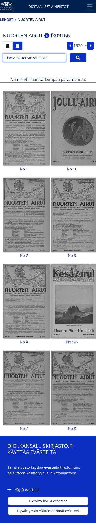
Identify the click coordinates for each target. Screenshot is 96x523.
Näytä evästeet (26, 489)
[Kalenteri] (7, 46)
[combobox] (80, 46)
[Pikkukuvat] (17, 46)
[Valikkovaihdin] (90, 6)
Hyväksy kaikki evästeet (48, 501)
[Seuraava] (90, 46)
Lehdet (6, 19)
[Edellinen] (70, 46)
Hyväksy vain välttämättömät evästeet (48, 510)
